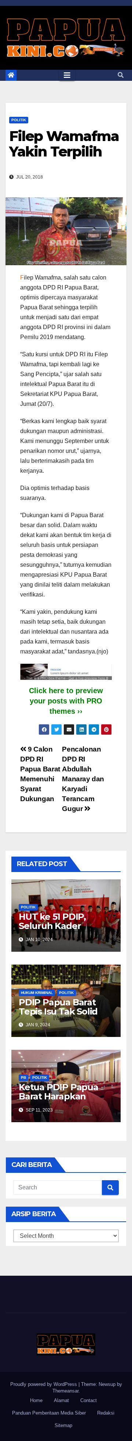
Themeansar (65, 1391)
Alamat (61, 1400)
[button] (121, 75)
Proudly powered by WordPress (44, 1384)
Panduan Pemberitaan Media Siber (49, 1413)
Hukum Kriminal (37, 993)
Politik (18, 120)
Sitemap (63, 1425)
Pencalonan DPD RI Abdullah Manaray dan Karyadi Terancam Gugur (83, 779)
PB (23, 1078)
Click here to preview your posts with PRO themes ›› (66, 701)
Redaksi (105, 1413)
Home (36, 1400)
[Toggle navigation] (67, 75)
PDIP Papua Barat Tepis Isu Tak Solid (58, 1007)
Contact (88, 1400)
